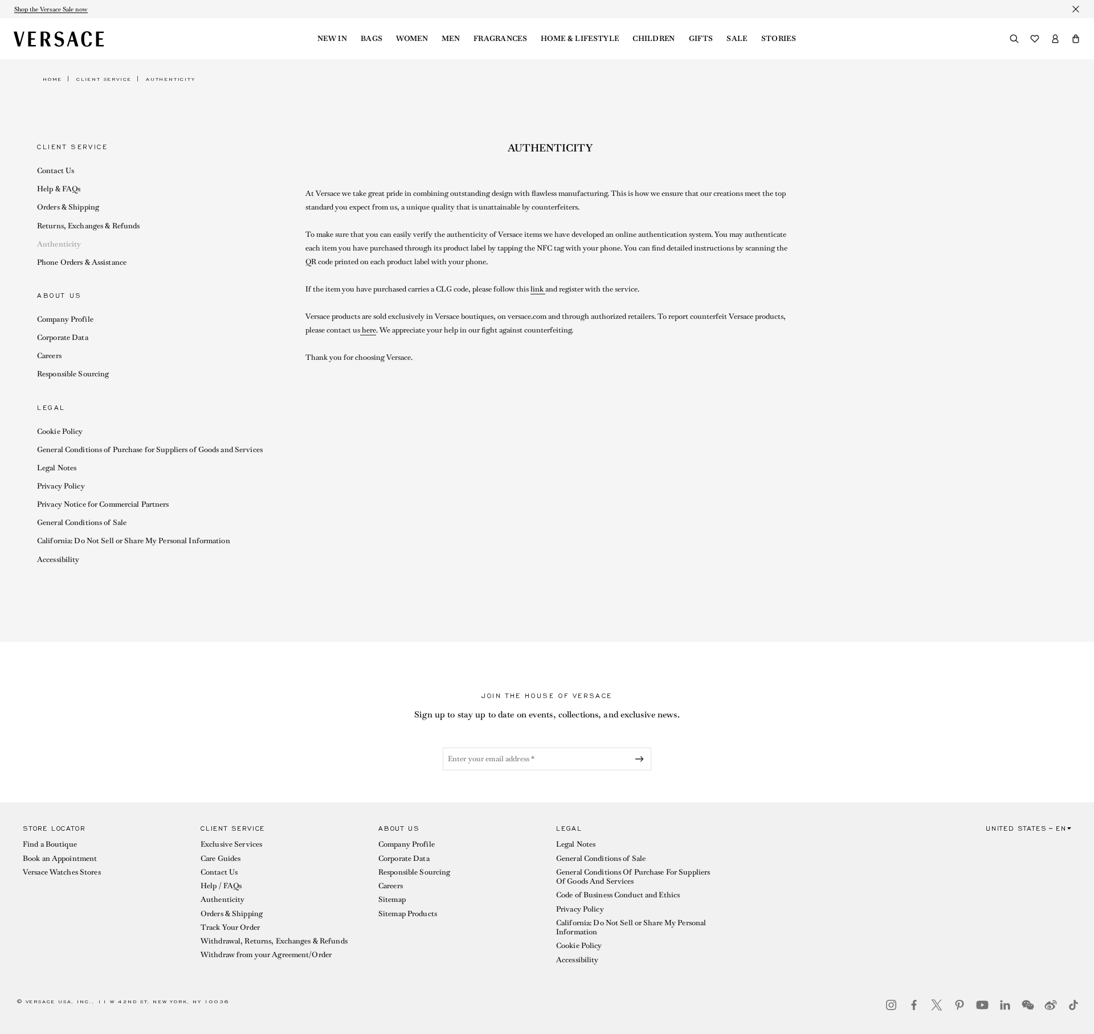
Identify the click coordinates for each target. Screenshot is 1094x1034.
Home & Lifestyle (580, 38)
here (368, 330)
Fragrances (500, 38)
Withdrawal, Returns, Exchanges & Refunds (274, 941)
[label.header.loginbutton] (1055, 38)
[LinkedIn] (1005, 1005)
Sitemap (392, 899)
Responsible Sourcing (73, 374)
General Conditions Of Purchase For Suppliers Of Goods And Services (633, 876)
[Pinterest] (959, 1005)
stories (778, 38)
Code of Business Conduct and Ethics (618, 895)
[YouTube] (982, 1005)
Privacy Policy (61, 486)
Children (653, 38)
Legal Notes (56, 468)
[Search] (1014, 38)
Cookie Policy (60, 431)
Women (412, 38)
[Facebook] (914, 1005)
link (537, 289)
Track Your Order (230, 927)
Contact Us (55, 170)
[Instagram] (891, 1005)
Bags (371, 38)
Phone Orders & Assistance (81, 262)
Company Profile (65, 319)
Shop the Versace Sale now (51, 9)
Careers (49, 355)
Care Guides (220, 858)
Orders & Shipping (68, 207)
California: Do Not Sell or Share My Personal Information (133, 540)
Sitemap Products (407, 913)
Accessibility (58, 559)
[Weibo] (1051, 1005)
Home (52, 79)
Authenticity (59, 244)
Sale (736, 38)
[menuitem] (332, 38)
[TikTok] (1073, 1005)
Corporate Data (62, 337)
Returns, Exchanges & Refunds (88, 226)
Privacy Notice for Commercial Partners (103, 504)
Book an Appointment (60, 858)
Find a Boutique (50, 844)
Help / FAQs (221, 886)
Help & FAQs (58, 189)
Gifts (701, 38)
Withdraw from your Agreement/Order (266, 954)
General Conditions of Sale (81, 522)
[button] (1075, 38)
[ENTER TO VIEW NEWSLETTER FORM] (641, 759)
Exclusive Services (231, 844)
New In (332, 38)
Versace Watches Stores (62, 872)
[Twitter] (937, 1005)
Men (451, 38)
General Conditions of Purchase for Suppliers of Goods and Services (150, 449)
